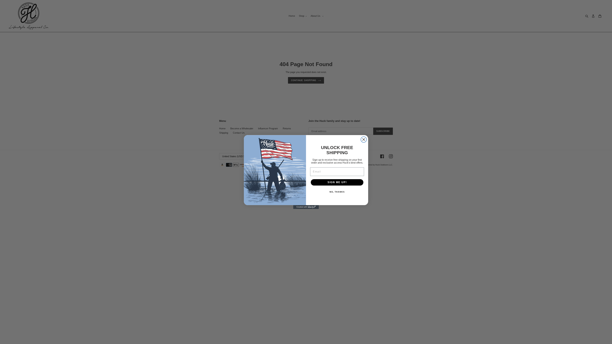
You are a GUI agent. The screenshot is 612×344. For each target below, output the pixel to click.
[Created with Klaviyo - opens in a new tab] (306, 207)
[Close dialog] (364, 139)
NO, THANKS (337, 192)
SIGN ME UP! (337, 182)
